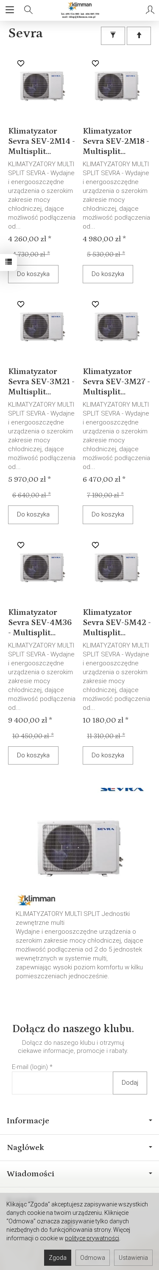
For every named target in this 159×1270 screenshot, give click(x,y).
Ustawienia (133, 1257)
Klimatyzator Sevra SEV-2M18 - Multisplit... (116, 141)
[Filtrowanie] (113, 36)
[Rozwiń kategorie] (10, 10)
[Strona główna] (79, 10)
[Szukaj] (28, 10)
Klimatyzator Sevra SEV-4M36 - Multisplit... (40, 622)
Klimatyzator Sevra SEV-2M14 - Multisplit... (41, 141)
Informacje (28, 1120)
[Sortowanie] (139, 36)
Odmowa (92, 1257)
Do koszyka (33, 274)
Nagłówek (25, 1147)
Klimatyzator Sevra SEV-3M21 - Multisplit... (41, 381)
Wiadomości (30, 1173)
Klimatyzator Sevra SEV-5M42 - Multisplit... (117, 622)
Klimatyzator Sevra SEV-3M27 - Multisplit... (116, 381)
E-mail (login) (30, 1067)
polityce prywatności (92, 1238)
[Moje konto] (150, 10)
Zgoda (58, 1257)
